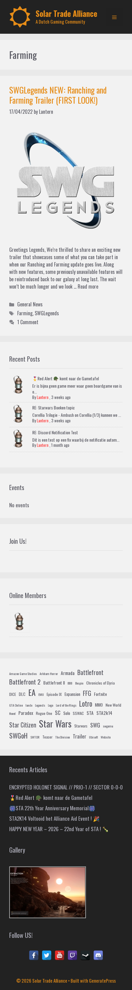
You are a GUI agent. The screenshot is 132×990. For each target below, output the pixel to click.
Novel (12, 713)
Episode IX (54, 694)
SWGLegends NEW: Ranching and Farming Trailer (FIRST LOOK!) (58, 95)
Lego (50, 705)
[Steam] (85, 955)
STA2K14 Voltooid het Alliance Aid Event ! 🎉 (54, 818)
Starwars (80, 726)
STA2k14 (104, 712)
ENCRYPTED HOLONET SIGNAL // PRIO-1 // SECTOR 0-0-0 (66, 787)
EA (32, 692)
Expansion (72, 694)
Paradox (25, 712)
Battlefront (90, 672)
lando (28, 705)
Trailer (79, 736)
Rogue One (44, 713)
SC (57, 712)
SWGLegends (47, 313)
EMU (41, 694)
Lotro (85, 703)
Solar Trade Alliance (66, 13)
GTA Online (16, 705)
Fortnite (100, 694)
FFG (87, 693)
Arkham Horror (49, 673)
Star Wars (55, 723)
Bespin (79, 683)
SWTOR (35, 737)
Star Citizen (22, 724)
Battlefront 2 (25, 681)
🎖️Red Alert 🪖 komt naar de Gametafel (65, 378)
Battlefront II (54, 682)
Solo (66, 713)
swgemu (108, 725)
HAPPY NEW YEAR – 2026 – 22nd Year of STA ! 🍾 (59, 829)
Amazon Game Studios (23, 673)
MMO (99, 704)
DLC (22, 694)
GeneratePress (102, 980)
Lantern (43, 397)
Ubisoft (93, 737)
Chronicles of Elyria (100, 683)
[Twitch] (72, 955)
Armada (68, 673)
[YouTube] (59, 955)
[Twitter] (47, 955)
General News (30, 304)
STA (90, 712)
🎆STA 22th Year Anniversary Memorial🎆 (52, 808)
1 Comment (27, 322)
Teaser (47, 737)
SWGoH (18, 735)
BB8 (70, 683)
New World (113, 705)
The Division (62, 737)
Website (106, 737)
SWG (95, 725)
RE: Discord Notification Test (55, 432)
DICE (12, 694)
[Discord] (98, 955)
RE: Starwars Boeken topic (53, 407)
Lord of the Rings (66, 705)
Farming (25, 313)
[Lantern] (20, 622)
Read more (88, 286)
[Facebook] (34, 955)
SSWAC (78, 713)
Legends (40, 705)
